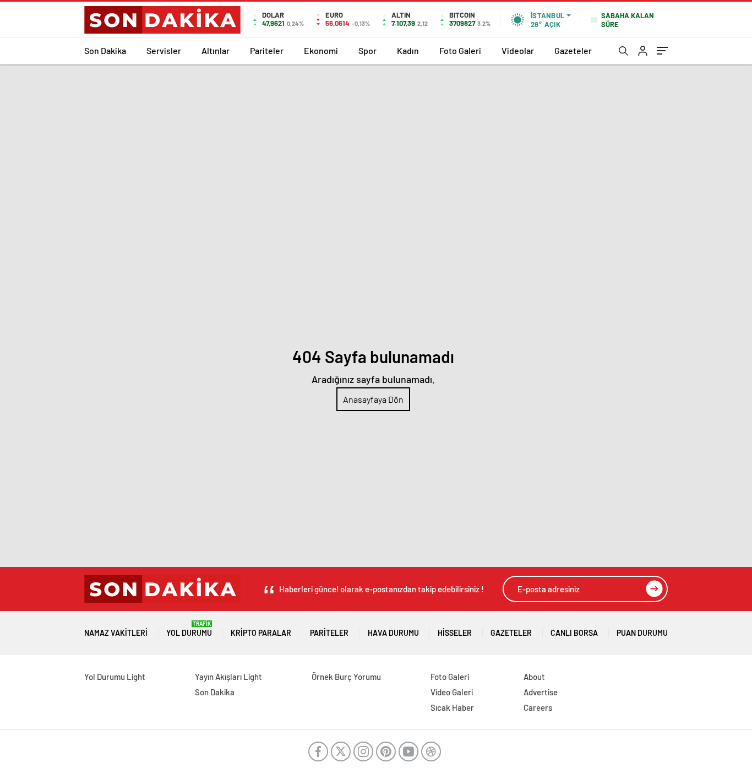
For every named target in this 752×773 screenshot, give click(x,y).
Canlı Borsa (574, 632)
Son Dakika (105, 50)
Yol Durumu (189, 628)
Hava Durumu (393, 632)
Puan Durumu (642, 632)
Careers (538, 707)
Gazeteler (573, 50)
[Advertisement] (376, 147)
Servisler (163, 50)
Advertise (541, 692)
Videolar (518, 50)
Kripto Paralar (261, 632)
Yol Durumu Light (114, 677)
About (534, 677)
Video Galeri (452, 692)
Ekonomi (321, 50)
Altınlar (215, 50)
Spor (367, 50)
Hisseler (455, 632)
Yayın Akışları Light (228, 677)
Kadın (408, 50)
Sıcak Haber (452, 707)
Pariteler (267, 50)
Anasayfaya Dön (373, 399)
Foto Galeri (460, 50)
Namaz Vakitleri (116, 632)
